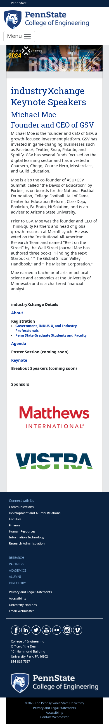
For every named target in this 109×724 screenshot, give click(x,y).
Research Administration (27, 543)
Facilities (15, 519)
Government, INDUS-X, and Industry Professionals (46, 328)
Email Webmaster (21, 611)
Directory (17, 583)
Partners (16, 564)
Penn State (19, 3)
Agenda (18, 343)
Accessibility (17, 598)
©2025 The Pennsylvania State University (54, 703)
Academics (17, 570)
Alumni (15, 576)
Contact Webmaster (54, 717)
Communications (21, 507)
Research (16, 557)
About (17, 312)
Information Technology (26, 537)
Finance (14, 525)
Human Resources (22, 531)
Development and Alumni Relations (34, 513)
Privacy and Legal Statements (30, 592)
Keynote (19, 360)
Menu (15, 36)
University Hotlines (23, 605)
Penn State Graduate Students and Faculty (51, 335)
